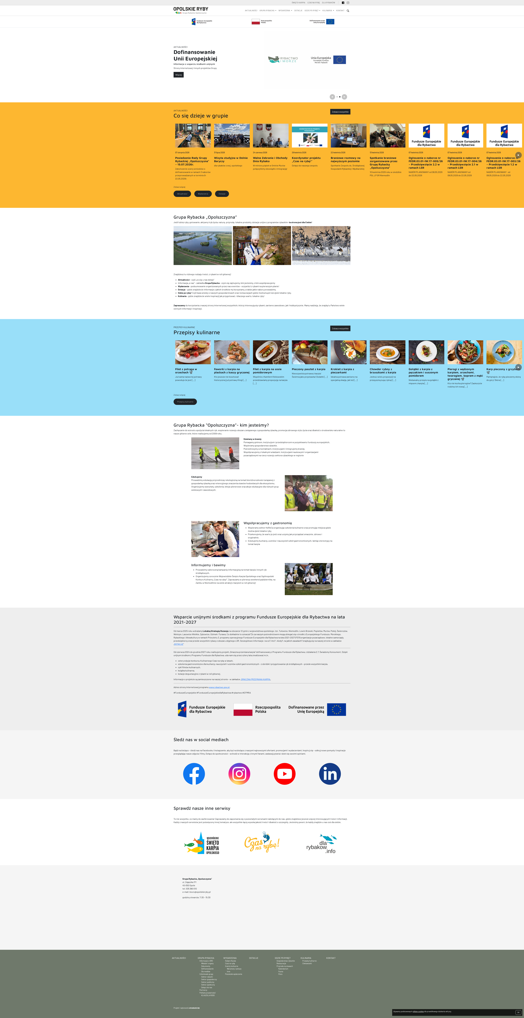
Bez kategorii (196, 48)
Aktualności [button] (182, 194)
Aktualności (251, 10)
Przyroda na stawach (285, 966)
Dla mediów (205, 971)
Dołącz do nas (206, 987)
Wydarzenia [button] (203, 194)
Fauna (280, 971)
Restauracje (281, 963)
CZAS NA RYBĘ (313, 2)
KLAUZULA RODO (208, 995)
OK (518, 1012)
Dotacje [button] (222, 194)
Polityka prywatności (208, 993)
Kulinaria (306, 958)
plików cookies (418, 1011)
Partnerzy (203, 990)
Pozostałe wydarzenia (233, 974)
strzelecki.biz (194, 1008)
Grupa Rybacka (206, 958)
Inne (228, 971)
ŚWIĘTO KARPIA (298, 2)
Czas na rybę (230, 963)
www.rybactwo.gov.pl (219, 687)
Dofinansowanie (207, 969)
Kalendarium (283, 969)
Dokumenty (205, 966)
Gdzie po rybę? (282, 958)
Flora (280, 974)
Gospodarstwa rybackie (286, 961)
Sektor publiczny (207, 982)
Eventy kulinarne (231, 966)
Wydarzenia (230, 958)
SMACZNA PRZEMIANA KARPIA (255, 679)
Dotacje (298, 10)
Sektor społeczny (208, 985)
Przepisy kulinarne (184, 327)
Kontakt (340, 10)
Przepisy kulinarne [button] (185, 402)
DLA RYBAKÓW (328, 2)
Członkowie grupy (206, 974)
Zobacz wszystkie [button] (340, 111)
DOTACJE (178, 644)
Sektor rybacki (207, 977)
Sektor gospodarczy (209, 979)
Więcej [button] (178, 73)
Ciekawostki (307, 963)
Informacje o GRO (206, 961)
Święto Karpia (230, 961)
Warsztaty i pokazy (234, 969)
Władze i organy (207, 963)
